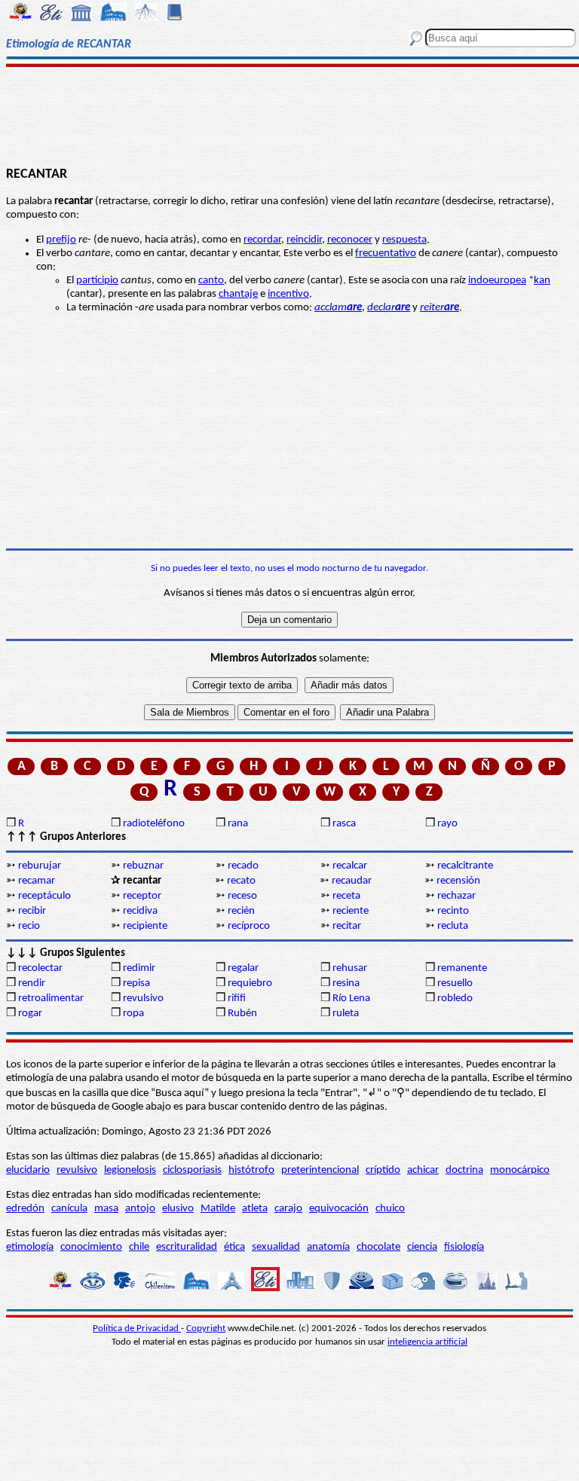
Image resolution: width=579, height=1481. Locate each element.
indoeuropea (497, 280)
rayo (447, 823)
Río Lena (351, 998)
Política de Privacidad (137, 1328)
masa (106, 1208)
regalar (243, 968)
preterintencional (320, 1170)
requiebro (250, 983)
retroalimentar (51, 998)
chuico (390, 1208)
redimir (139, 968)
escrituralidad (186, 1247)
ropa (133, 1013)
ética (234, 1247)
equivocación (339, 1208)
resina (346, 983)
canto (211, 280)
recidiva (140, 911)
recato (241, 881)
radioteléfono (154, 823)
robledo (455, 998)
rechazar (456, 896)
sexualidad (276, 1247)
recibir (32, 911)
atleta (255, 1208)
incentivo (288, 294)
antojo (140, 1208)
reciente (350, 911)
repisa (136, 983)
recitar (346, 926)
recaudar (352, 881)
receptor (142, 896)
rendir (31, 983)
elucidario (28, 1170)
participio (97, 280)
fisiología (464, 1247)
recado (243, 866)
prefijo (61, 240)
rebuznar (143, 866)
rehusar (349, 968)
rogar (30, 1013)
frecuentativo (385, 253)
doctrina (464, 1170)
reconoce (348, 240)
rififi (237, 998)
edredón (25, 1208)
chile (139, 1247)
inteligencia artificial (427, 1342)
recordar (262, 240)
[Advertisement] (289, 114)
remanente (462, 968)
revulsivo (143, 998)
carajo (288, 1208)
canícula (69, 1208)
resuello (455, 983)
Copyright (205, 1328)
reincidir (304, 240)
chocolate (378, 1247)
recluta (452, 926)
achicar (423, 1170)
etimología (30, 1247)
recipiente (145, 926)
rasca (344, 823)
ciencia (422, 1247)
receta (346, 896)
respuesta (404, 240)
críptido (383, 1170)
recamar (36, 881)
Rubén (242, 1013)
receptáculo (44, 896)
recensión (458, 881)
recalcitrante (465, 866)
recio (29, 926)
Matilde (218, 1208)
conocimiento (91, 1247)
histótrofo (251, 1170)
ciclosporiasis (192, 1170)
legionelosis (130, 1170)
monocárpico (520, 1170)
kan (542, 280)
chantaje (238, 294)
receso (242, 896)
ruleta (345, 1013)
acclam (338, 307)
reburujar (39, 866)
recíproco (249, 926)
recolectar (40, 968)
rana (238, 823)
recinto (453, 911)
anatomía (328, 1247)
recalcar (349, 866)
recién (241, 911)
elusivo (178, 1208)
